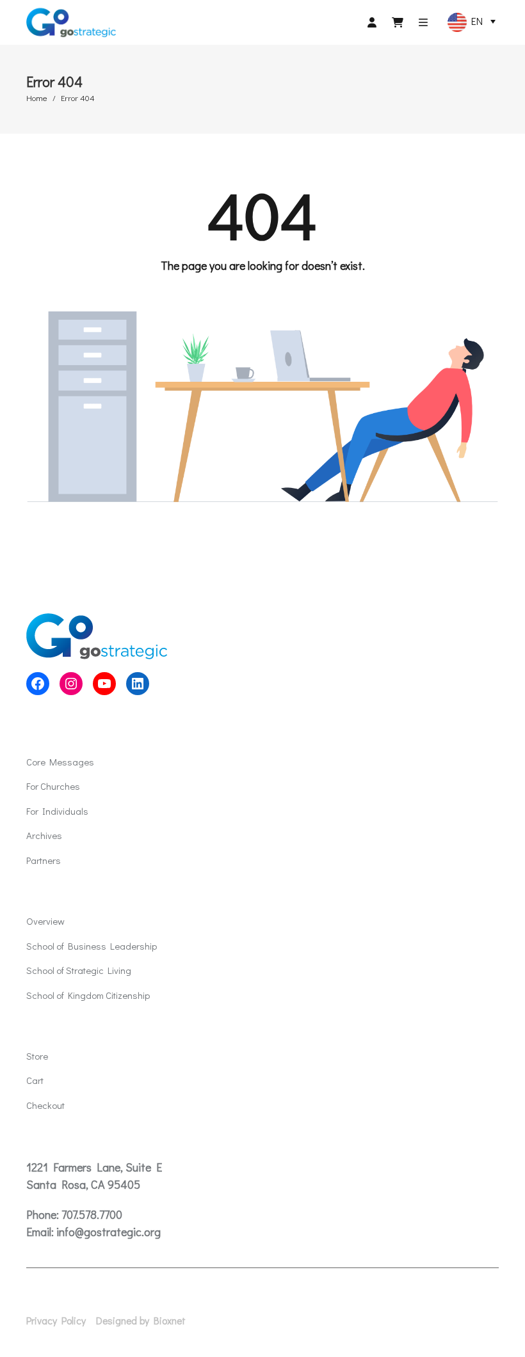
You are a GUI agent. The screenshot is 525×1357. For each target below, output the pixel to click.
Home (36, 97)
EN (475, 20)
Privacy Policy (56, 1320)
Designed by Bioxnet (141, 1320)
